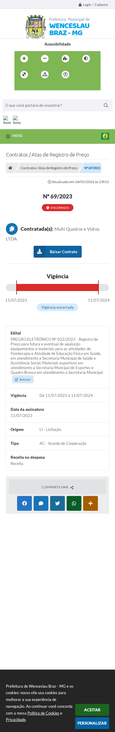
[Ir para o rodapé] (46, 86)
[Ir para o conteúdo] (82, 74)
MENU (17, 135)
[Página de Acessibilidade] (65, 74)
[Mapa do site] (45, 74)
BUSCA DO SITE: (19, 96)
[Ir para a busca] (33, 86)
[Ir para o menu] (20, 86)
